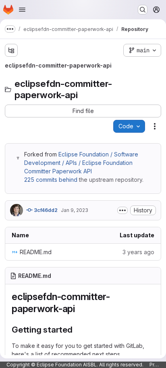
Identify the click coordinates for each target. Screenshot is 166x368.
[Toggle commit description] (122, 210)
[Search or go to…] (142, 9)
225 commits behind (50, 179)
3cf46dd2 (45, 210)
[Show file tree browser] (11, 50)
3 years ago (138, 252)
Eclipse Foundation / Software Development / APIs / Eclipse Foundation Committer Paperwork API (81, 163)
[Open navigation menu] (22, 9)
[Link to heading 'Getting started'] (77, 330)
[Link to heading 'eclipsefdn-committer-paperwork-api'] (80, 309)
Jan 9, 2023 (74, 210)
